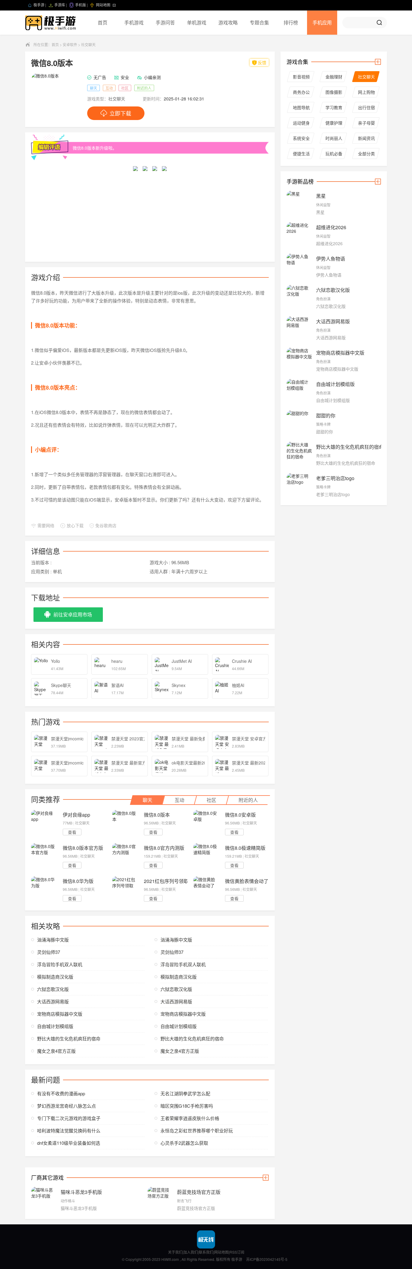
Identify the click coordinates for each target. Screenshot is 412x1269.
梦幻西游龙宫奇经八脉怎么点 (66, 1106)
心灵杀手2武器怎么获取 (184, 1143)
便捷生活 (301, 153)
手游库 (59, 5)
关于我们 (175, 1252)
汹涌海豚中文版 (53, 939)
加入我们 (190, 1252)
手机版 (80, 5)
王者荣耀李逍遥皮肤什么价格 (189, 1118)
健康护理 (333, 123)
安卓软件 (70, 44)
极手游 (38, 5)
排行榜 (291, 22)
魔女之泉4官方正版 (56, 1051)
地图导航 (301, 107)
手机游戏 (134, 22)
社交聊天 (88, 44)
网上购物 (366, 92)
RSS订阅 (237, 1252)
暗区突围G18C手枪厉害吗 (186, 1106)
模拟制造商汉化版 (55, 976)
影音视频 (301, 77)
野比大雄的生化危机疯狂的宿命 (68, 1038)
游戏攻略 (228, 22)
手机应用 (322, 22)
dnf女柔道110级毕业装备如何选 (68, 1143)
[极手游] (51, 23)
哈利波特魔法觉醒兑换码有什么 (68, 1130)
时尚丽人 (333, 138)
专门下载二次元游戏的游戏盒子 (68, 1118)
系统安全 (301, 138)
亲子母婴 (366, 123)
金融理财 (333, 77)
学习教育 (333, 107)
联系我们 (206, 1252)
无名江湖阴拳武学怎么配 (185, 1093)
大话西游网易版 (53, 1001)
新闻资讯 (366, 138)
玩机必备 (333, 153)
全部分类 (366, 153)
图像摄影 (333, 92)
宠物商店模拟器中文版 (59, 1014)
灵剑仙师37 (48, 952)
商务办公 (301, 92)
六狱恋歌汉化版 (53, 989)
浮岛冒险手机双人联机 (59, 964)
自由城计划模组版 (55, 1026)
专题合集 (259, 22)
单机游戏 (196, 22)
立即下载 (120, 113)
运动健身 (301, 123)
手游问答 (165, 22)
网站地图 (221, 1252)
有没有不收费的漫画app (61, 1093)
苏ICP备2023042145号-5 (266, 1259)
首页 (102, 22)
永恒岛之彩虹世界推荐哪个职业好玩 (196, 1130)
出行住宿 (366, 107)
